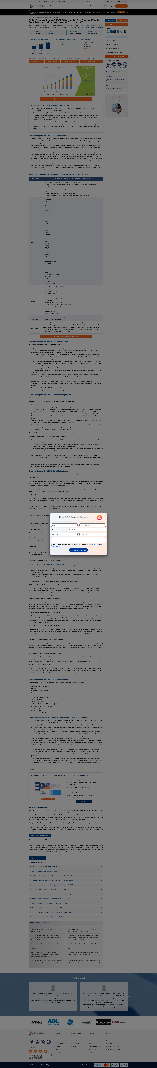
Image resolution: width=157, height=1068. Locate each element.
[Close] (105, 515)
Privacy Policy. (94, 544)
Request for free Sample (78, 550)
